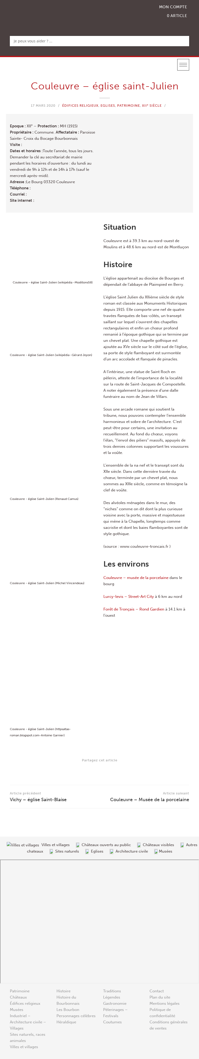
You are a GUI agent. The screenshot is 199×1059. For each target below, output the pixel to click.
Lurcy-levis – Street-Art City (128, 596)
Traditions (112, 991)
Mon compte (173, 7)
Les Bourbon (67, 1009)
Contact (157, 991)
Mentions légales (165, 1003)
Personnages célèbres (76, 1016)
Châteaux (18, 997)
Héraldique (66, 1022)
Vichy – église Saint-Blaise (38, 796)
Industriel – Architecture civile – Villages (28, 1022)
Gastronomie (114, 1003)
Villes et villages (24, 1047)
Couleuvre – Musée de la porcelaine (149, 796)
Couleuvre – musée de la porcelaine (135, 577)
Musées (16, 1009)
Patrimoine (128, 105)
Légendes (111, 997)
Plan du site (160, 997)
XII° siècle (152, 105)
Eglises (108, 105)
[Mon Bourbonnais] (36, 14)
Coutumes (112, 1022)
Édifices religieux (80, 105)
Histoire (63, 991)
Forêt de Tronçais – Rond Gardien (133, 609)
